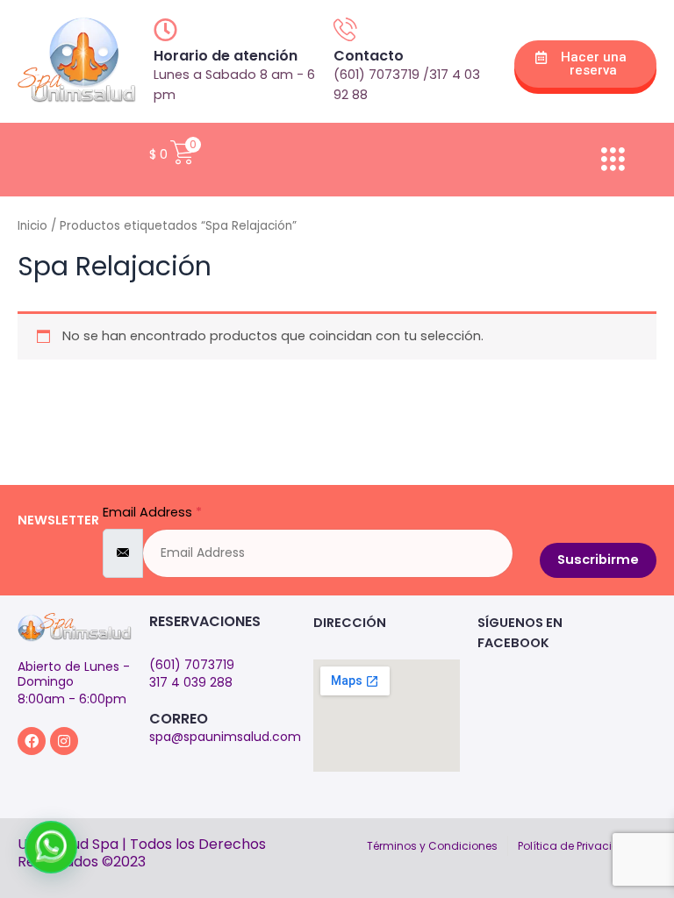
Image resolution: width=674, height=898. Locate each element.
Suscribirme (598, 559)
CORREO (178, 719)
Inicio (32, 225)
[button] (51, 847)
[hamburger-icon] (612, 159)
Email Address (152, 512)
